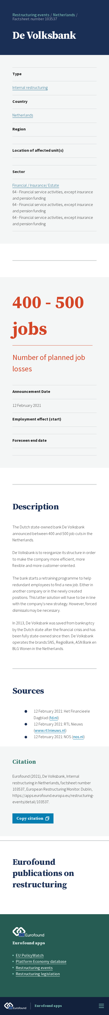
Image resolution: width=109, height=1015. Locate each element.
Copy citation (29, 818)
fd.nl (54, 717)
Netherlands (64, 14)
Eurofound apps (28, 943)
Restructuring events (30, 14)
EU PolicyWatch (30, 955)
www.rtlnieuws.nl (50, 730)
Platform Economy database (41, 961)
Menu (101, 1006)
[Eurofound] (28, 932)
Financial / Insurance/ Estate (35, 185)
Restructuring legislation (38, 973)
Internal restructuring (30, 87)
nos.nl (78, 736)
